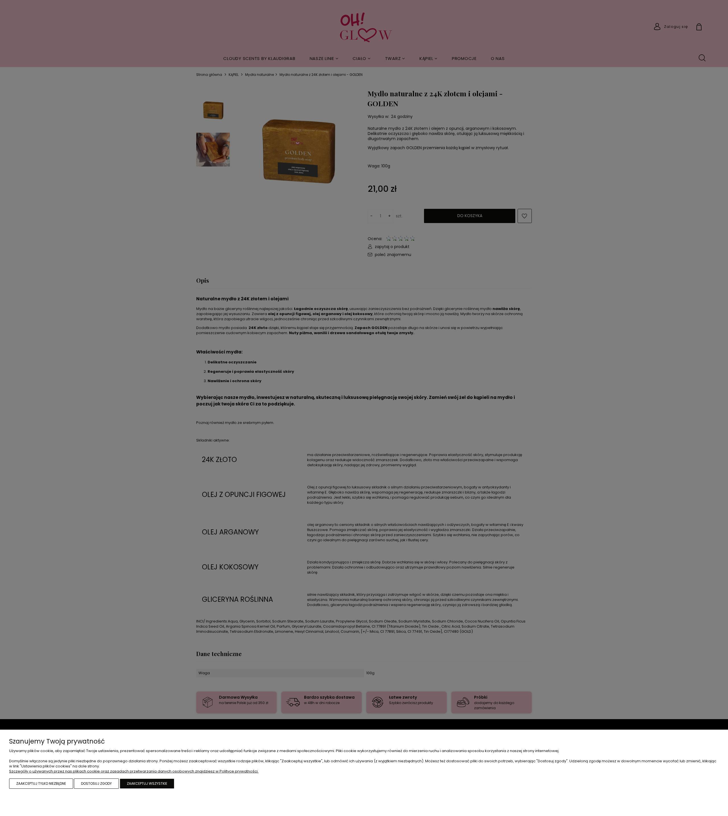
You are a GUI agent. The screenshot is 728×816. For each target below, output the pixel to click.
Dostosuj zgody (96, 783)
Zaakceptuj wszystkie (147, 783)
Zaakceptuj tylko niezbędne (41, 783)
